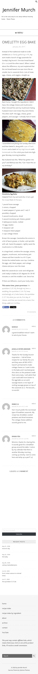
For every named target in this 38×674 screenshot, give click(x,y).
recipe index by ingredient (11, 613)
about (4, 618)
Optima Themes (25, 670)
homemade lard (8, 152)
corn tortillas (15, 303)
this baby (5, 557)
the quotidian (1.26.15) (17, 291)
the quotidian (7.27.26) (9, 582)
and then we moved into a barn (19, 300)
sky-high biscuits (25, 149)
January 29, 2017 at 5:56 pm (20, 351)
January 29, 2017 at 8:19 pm (20, 329)
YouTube (5, 632)
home (4, 604)
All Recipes (18, 200)
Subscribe (19, 534)
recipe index (6, 608)
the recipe (5, 200)
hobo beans (19, 294)
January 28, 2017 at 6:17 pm (20, 406)
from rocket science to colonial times (11, 574)
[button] (36, 2)
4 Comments (31, 312)
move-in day (6, 548)
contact (4, 628)
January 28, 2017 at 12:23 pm (20, 439)
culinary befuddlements (9, 565)
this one (5, 63)
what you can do (15, 297)
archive (4, 623)
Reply (34, 326)
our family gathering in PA (19, 54)
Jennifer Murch (19, 9)
